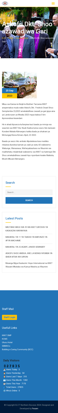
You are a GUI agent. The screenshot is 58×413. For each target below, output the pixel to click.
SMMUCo (6, 346)
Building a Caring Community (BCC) (17, 349)
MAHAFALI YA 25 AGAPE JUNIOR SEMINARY (25, 247)
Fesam (35, 408)
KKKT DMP (6, 335)
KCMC (5, 339)
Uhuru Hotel (7, 342)
